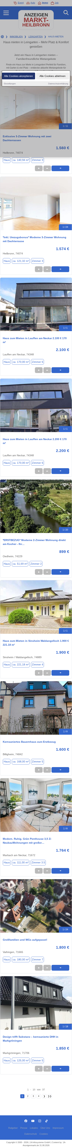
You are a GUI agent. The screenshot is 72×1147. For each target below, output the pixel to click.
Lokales (34, 1128)
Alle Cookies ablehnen (53, 75)
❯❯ (50, 1096)
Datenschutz (30, 1134)
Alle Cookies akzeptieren (18, 75)
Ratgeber (13, 1128)
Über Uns (45, 1128)
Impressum (58, 1128)
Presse (23, 1128)
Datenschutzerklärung (58, 84)
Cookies (44, 1134)
